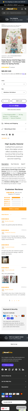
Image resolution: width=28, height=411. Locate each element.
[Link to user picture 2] (13, 279)
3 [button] (14, 300)
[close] (26, 1)
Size (3, 89)
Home (3, 24)
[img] (5, 219)
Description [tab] (5, 164)
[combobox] (14, 13)
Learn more (21, 5)
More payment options (14, 109)
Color (3, 80)
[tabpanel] (14, 175)
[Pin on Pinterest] (12, 134)
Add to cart (19, 101)
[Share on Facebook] (9, 134)
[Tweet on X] (6, 134)
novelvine (4, 55)
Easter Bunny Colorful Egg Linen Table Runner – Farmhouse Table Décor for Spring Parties (12, 26)
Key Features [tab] (15, 164)
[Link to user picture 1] (5, 260)
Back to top (14, 344)
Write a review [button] (14, 209)
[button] (25, 9)
